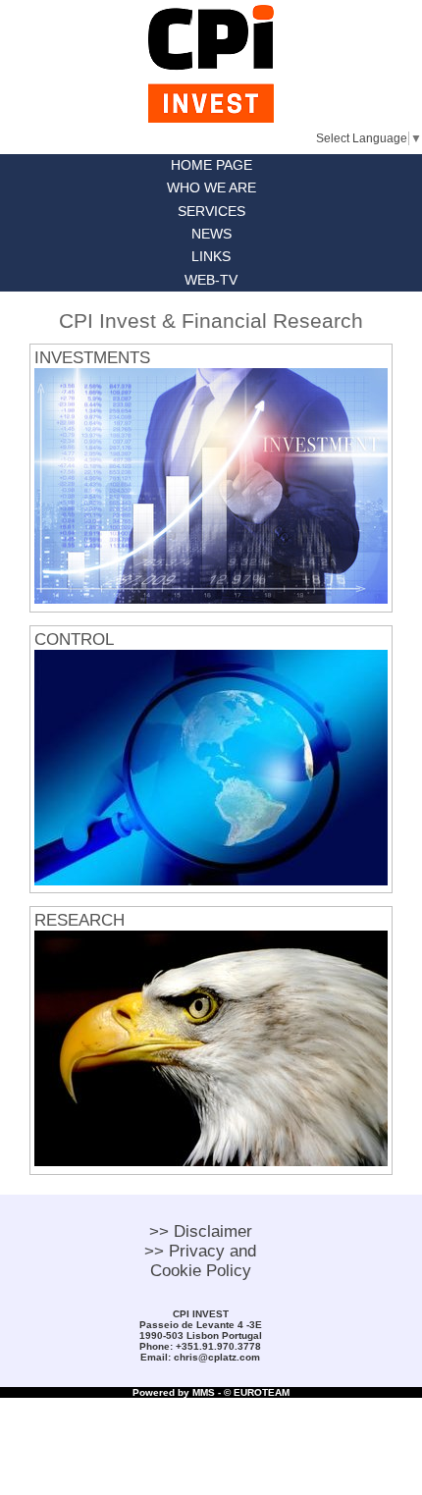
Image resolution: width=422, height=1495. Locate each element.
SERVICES (211, 211)
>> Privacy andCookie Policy (200, 1261)
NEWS (211, 234)
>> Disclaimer (200, 1231)
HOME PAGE (211, 165)
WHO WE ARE (211, 188)
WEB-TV (211, 280)
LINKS (211, 256)
